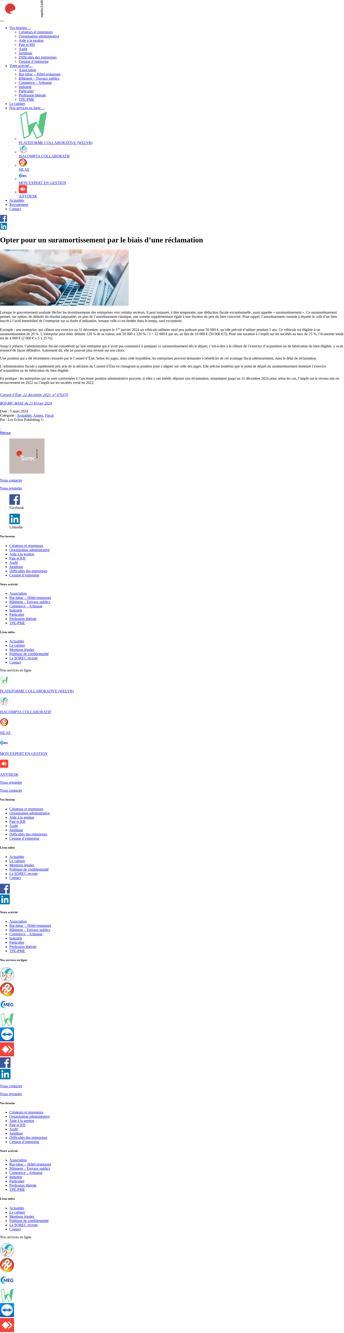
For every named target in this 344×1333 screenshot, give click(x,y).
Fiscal (49, 415)
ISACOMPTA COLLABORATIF (25, 712)
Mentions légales (21, 650)
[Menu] (2, 21)
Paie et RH (27, 45)
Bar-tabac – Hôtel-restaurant (39, 74)
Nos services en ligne (26, 108)
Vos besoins (20, 28)
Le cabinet (17, 104)
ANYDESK (9, 774)
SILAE (5, 733)
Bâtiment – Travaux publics (39, 78)
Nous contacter (11, 480)
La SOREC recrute (23, 658)
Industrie (25, 87)
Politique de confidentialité (29, 654)
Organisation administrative (39, 36)
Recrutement (18, 205)
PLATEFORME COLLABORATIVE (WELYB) (37, 691)
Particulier (26, 91)
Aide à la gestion (31, 40)
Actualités (16, 200)
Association (27, 70)
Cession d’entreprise (34, 61)
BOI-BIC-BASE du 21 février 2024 (26, 403)
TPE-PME (26, 99)
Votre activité (21, 66)
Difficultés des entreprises (38, 57)
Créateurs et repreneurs (36, 32)
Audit (23, 49)
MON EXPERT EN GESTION (24, 754)
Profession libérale (32, 95)
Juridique (25, 53)
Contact (15, 209)
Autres (38, 415)
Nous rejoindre (11, 488)
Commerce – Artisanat (35, 83)
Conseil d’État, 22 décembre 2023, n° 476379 (34, 395)
